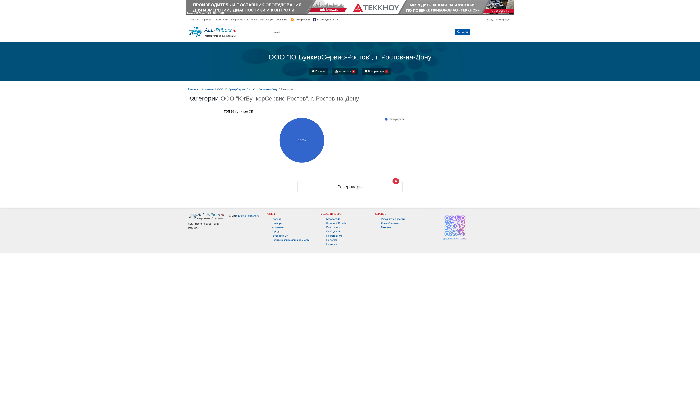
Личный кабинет (390, 223)
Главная (194, 19)
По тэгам (331, 239)
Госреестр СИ (239, 19)
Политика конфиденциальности (291, 239)
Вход (490, 19)
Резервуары (350, 186)
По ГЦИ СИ (333, 231)
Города (276, 231)
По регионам (334, 235)
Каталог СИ (333, 218)
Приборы (207, 19)
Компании (222, 19)
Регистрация (502, 19)
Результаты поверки (262, 19)
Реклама (282, 19)
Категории (346, 71)
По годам (331, 244)
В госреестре (377, 71)
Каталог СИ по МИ (337, 223)
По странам (333, 227)
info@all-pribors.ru (248, 215)
